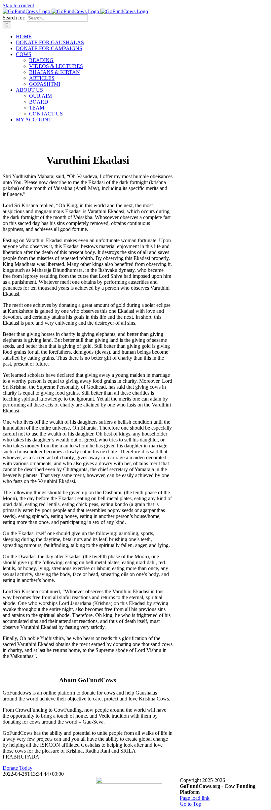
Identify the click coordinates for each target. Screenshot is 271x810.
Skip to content (18, 5)
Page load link (195, 798)
